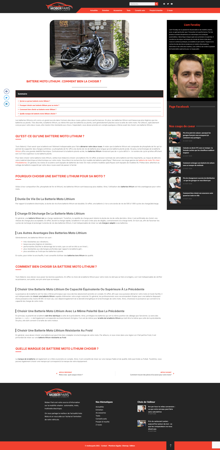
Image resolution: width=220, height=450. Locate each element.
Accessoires (118, 10)
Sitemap (125, 446)
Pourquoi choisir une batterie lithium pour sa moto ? (39, 105)
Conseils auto (140, 10)
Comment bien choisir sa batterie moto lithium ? (38, 109)
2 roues (170, 10)
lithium (18, 151)
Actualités (94, 10)
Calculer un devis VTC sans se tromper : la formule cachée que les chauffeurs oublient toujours (198, 150)
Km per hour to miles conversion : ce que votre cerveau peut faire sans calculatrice (161, 409)
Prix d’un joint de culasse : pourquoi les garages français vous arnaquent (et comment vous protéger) (197, 135)
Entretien (105, 10)
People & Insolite (156, 10)
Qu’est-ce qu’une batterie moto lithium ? (35, 101)
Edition (132, 446)
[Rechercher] (156, 4)
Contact (104, 446)
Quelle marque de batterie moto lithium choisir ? (38, 114)
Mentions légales (115, 446)
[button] (6, 91)
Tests (128, 10)
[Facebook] (164, 4)
